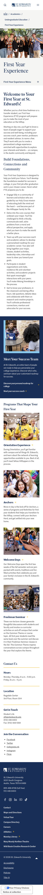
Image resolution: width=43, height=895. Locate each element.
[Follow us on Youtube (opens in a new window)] (20, 799)
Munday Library (10, 836)
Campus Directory (11, 822)
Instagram (11, 750)
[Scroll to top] (36, 858)
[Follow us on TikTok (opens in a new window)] (26, 799)
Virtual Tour (9, 817)
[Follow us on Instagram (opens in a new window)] (10, 799)
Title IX (7, 877)
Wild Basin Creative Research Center (20, 846)
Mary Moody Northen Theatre (16, 841)
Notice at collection (12, 892)
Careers (7, 827)
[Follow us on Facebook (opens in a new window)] (5, 799)
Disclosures (8, 867)
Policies (7, 872)
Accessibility (9, 863)
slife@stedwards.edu (12, 717)
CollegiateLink (13, 746)
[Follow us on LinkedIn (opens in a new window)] (15, 799)
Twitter (10, 743)
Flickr (9, 754)
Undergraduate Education (16, 19)
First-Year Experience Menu (17, 81)
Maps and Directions (13, 812)
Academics (15, 14)
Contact (7, 807)
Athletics (7, 831)
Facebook (11, 739)
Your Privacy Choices (19, 888)
